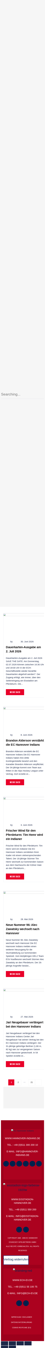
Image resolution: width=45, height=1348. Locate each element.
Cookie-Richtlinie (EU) (21, 1328)
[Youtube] (32, 1164)
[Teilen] (20, 1343)
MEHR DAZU (15, 692)
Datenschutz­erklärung (21, 1322)
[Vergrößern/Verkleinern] (4, 1343)
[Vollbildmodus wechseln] (12, 1343)
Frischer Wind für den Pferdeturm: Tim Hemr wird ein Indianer (24, 835)
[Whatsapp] (26, 1164)
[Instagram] (12, 1164)
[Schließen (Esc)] (28, 1343)
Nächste (38, 1082)
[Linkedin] (39, 1164)
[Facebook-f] (6, 1164)
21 (32, 1082)
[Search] (39, 395)
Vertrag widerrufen (16, 1259)
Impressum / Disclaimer (21, 1317)
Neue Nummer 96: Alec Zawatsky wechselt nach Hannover (22, 929)
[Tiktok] (19, 1164)
